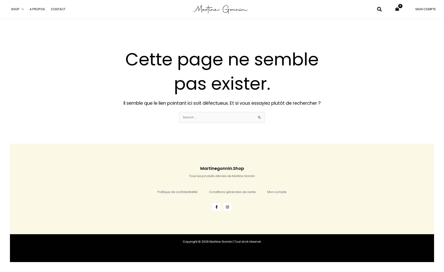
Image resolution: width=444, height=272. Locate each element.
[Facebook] (217, 207)
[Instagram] (227, 207)
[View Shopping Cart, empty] (397, 9)
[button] (21, 9)
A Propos (37, 9)
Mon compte (277, 192)
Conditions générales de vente (232, 192)
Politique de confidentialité (177, 192)
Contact (58, 9)
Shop (15, 9)
